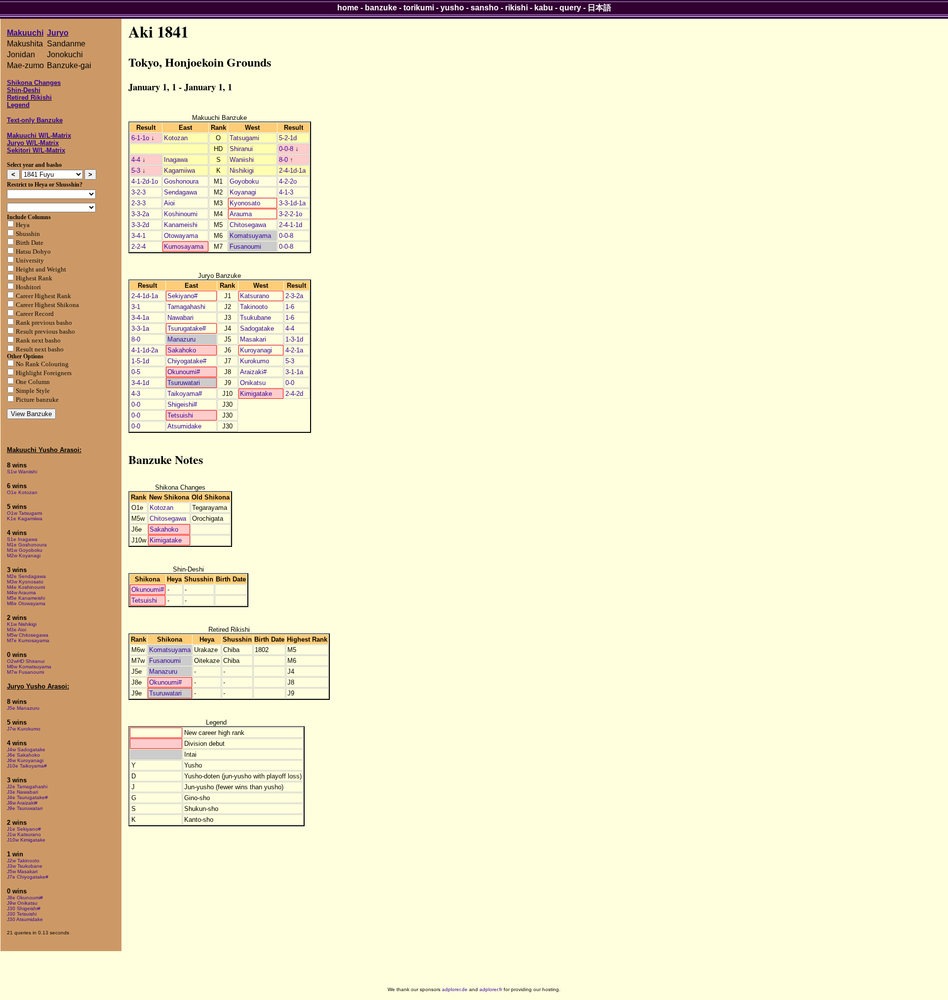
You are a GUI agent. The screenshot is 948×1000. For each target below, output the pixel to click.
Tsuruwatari (183, 382)
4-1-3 (286, 192)
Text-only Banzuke (35, 120)
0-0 (289, 382)
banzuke (381, 7)
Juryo (58, 33)
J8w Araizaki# (22, 803)
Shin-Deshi (23, 90)
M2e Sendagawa (26, 576)
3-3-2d (140, 225)
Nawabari (180, 317)
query (570, 7)
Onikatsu (253, 382)
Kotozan (176, 138)
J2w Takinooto (23, 860)
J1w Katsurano (24, 834)
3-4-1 (138, 235)
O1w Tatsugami (24, 513)
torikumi (418, 7)
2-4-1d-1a (292, 170)
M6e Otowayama (26, 603)
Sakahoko (181, 350)
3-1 (135, 306)
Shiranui (241, 149)
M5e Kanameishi (26, 598)
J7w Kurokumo (23, 728)
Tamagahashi (186, 306)
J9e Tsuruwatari (24, 808)
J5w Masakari (22, 871)
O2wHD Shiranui (25, 661)
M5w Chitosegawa (27, 635)
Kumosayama (183, 246)
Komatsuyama (250, 235)
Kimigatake (256, 393)
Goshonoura (181, 181)
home (347, 7)
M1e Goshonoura (27, 544)
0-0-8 (286, 149)
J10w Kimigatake (26, 840)
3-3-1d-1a (292, 203)
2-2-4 (138, 246)
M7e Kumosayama (28, 640)
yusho (452, 7)
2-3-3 (138, 203)
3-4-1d (140, 382)
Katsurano (254, 296)
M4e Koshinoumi (26, 587)
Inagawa (176, 159)
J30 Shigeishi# (23, 908)
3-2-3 (138, 192)
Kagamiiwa (179, 170)
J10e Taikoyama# (27, 766)
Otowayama (181, 235)
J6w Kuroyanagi (25, 760)
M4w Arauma (21, 592)
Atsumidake (184, 426)
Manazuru (181, 339)
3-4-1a (140, 317)
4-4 (135, 159)
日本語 (599, 7)
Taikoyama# (184, 393)
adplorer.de (455, 989)
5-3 (135, 170)
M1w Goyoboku (24, 550)
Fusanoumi (245, 246)
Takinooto (254, 306)
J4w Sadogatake (26, 749)
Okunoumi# (183, 372)
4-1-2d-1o (144, 181)
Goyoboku (244, 181)
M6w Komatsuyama (29, 666)
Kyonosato (245, 203)
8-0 (283, 159)
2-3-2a (294, 296)
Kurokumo (254, 361)
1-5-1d (140, 361)
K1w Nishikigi (22, 624)
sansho (485, 7)
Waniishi (242, 159)
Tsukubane (255, 317)
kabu (543, 7)
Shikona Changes (34, 82)
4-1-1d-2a (144, 350)
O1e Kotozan (22, 492)
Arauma (241, 214)
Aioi (169, 203)
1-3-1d (294, 339)
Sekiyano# (182, 296)
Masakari (253, 339)
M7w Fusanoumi (25, 672)
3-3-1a (140, 328)
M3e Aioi (16, 629)
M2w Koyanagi (23, 555)
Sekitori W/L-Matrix (36, 150)
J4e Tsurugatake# (27, 797)
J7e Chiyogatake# (27, 877)
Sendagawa (180, 192)
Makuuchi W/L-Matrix (39, 135)
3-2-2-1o (290, 214)
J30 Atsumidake (25, 919)
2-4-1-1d (290, 225)
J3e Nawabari (22, 792)
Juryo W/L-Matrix (33, 143)
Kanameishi (181, 225)
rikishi (516, 7)
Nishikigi (242, 170)
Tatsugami (244, 138)
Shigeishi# (182, 404)
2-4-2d (294, 393)
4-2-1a (294, 350)
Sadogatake (257, 328)
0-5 (135, 372)
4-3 (135, 393)
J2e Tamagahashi (27, 786)
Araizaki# (253, 372)
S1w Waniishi (22, 471)
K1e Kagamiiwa (24, 518)
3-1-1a (294, 372)
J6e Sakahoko (23, 755)
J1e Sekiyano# (24, 829)
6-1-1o (140, 138)
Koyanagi (243, 192)
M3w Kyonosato (25, 581)
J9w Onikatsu (22, 903)
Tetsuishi (180, 415)
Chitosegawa (248, 225)
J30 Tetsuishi (22, 914)
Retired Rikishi (29, 97)
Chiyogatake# (186, 361)
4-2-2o (288, 181)
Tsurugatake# (186, 328)
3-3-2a (140, 214)
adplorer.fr (490, 989)
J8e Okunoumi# (25, 897)
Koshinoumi (181, 214)
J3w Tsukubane (24, 866)
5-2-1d (288, 138)
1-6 (289, 306)
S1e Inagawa (22, 539)
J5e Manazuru (23, 708)
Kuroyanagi (256, 350)
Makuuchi (25, 33)
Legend (18, 105)
